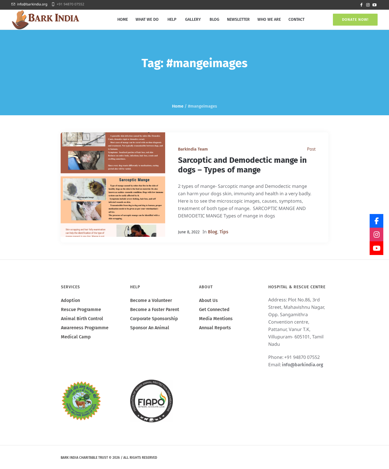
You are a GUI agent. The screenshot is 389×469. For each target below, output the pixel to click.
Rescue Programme (81, 309)
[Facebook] (361, 5)
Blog (212, 231)
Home (177, 106)
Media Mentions (216, 318)
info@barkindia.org (32, 4)
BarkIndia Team (193, 149)
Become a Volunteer (151, 300)
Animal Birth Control (82, 318)
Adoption (70, 300)
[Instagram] (368, 5)
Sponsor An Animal (149, 327)
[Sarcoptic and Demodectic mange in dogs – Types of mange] (113, 184)
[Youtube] (374, 5)
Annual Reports (215, 327)
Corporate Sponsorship (154, 318)
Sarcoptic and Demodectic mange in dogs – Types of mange (242, 164)
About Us (208, 300)
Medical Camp (76, 337)
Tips (224, 231)
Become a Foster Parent (154, 309)
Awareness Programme (84, 327)
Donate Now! (355, 19)
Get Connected (214, 309)
